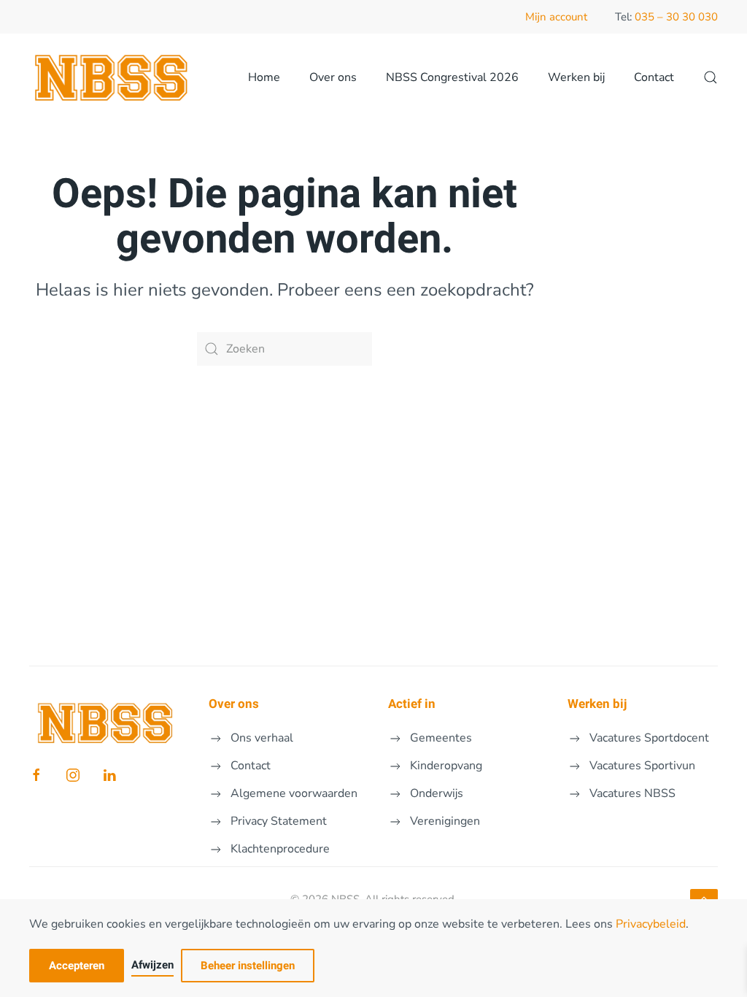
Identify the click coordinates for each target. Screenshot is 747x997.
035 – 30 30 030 (676, 16)
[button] (710, 77)
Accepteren (76, 966)
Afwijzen (152, 965)
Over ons (234, 704)
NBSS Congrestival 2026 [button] (452, 77)
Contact (654, 77)
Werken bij (576, 77)
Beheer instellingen (248, 966)
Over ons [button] (333, 77)
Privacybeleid (651, 924)
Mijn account (556, 16)
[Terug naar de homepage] (112, 77)
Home (264, 77)
